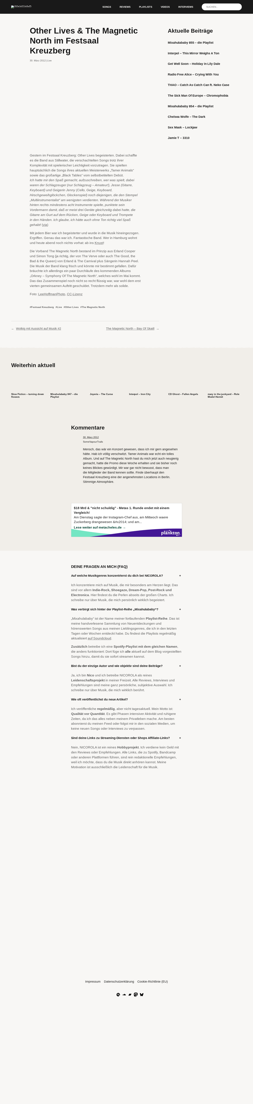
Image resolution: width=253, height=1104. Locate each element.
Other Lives (72, 307)
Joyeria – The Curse (101, 394)
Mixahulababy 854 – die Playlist (190, 106)
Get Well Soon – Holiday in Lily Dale (194, 64)
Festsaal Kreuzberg (42, 307)
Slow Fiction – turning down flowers (27, 395)
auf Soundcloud (99, 638)
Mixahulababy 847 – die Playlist (64, 395)
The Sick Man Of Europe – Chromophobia (198, 95)
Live (49, 60)
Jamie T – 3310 (178, 138)
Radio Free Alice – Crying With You (193, 74)
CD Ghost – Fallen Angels (183, 394)
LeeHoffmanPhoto (51, 294)
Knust (99, 243)
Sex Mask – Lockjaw (182, 127)
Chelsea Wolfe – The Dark (186, 116)
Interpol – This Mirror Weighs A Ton (193, 53)
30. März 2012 (91, 437)
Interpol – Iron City (140, 394)
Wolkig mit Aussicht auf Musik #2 (38, 328)
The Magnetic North (93, 307)
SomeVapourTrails (93, 441)
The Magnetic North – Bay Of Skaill (130, 328)
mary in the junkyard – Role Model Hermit (223, 395)
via (45, 225)
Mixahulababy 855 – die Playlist (190, 42)
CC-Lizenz (75, 294)
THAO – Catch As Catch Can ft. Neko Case (198, 85)
